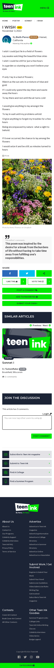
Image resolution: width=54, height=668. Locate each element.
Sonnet (28, 21)
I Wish (40, 21)
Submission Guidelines (38, 583)
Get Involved (34, 594)
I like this (15, 281)
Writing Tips (34, 590)
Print (6, 156)
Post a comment (26, 290)
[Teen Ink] (13, 7)
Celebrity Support (9, 537)
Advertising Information (38, 533)
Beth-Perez (22, 37)
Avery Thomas (15, 227)
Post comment (41, 436)
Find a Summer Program (21, 481)
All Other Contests (9, 622)
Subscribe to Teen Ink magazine (37, 599)
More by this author (21, 43)
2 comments (10, 377)
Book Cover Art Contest (11, 618)
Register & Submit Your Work (38, 574)
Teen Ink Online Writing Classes (38, 627)
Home (5, 21)
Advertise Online (36, 551)
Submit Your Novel (36, 579)
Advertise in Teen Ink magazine (37, 528)
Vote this (41, 281)
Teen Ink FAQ (7, 544)
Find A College (17, 472)
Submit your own (27, 303)
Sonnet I (8, 362)
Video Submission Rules (38, 586)
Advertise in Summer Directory (37, 546)
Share (6, 268)
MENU (43, 8)
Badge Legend (35, 639)
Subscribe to (25, 454)
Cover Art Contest (9, 615)
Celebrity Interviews (10, 541)
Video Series (34, 636)
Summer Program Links (38, 618)
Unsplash (27, 227)
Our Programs (8, 533)
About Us (6, 526)
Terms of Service (9, 551)
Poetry (16, 21)
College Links (34, 621)
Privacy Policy (7, 548)
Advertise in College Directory (37, 539)
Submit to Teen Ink (19, 463)
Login (46, 414)
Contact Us (6, 530)
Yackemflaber (11, 369)
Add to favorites (26, 297)
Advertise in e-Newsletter (39, 555)
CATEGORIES (26, 665)
